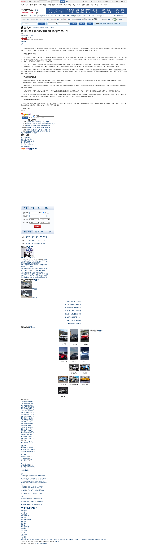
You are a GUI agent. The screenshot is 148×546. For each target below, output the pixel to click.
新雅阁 (40, 71)
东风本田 (23, 490)
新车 (50, 10)
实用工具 (25, 508)
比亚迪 (39, 270)
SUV (99, 19)
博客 (105, 5)
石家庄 (35, 16)
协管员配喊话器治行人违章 (73, 307)
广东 (22, 458)
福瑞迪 (23, 447)
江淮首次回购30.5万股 (27, 403)
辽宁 (22, 460)
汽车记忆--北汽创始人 (27, 434)
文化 (96, 5)
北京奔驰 (23, 493)
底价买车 (23, 538)
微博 (122, 10)
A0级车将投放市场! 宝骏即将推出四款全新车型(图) (40, 123)
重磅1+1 (23, 266)
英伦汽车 (26, 501)
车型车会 (23, 446)
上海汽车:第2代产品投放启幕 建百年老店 (38, 122)
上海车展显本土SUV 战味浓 (73, 320)
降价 (55, 12)
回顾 (112, 1)
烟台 (56, 16)
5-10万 (36, 237)
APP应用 (98, 1)
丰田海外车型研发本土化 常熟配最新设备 (38, 127)
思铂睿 (95, 70)
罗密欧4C (85, 344)
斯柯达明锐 (74, 373)
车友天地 (32, 467)
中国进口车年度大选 (27, 418)
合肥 (102, 16)
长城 (22, 504)
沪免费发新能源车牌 (27, 423)
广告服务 (50, 539)
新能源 (120, 19)
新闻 (26, 5)
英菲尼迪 (37, 476)
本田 (36, 48)
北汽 (33, 270)
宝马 (32, 447)
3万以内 (28, 237)
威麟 (40, 498)
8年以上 (43, 243)
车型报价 (23, 523)
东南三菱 (23, 487)
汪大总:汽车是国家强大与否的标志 (37, 261)
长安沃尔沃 (36, 482)
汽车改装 (23, 536)
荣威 (25, 504)
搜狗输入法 (30, 539)
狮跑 (26, 447)
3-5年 (35, 243)
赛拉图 (33, 451)
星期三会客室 (25, 265)
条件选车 (23, 521)
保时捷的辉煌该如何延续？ (35, 272)
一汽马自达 (30, 490)
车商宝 (85, 1)
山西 (31, 456)
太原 (43, 16)
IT (57, 5)
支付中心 (37, 539)
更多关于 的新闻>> (30, 133)
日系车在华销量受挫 (27, 427)
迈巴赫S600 (74, 344)
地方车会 (23, 454)
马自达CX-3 (63, 361)
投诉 (109, 12)
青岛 (51, 16)
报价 (77, 10)
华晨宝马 (29, 487)
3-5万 (32, 237)
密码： (49, 1)
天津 (30, 16)
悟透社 (27, 277)
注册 (67, 1)
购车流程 (23, 532)
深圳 (31, 460)
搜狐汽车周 (103, 23)
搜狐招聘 (43, 539)
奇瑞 (22, 498)
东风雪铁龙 (43, 482)
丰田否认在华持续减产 (27, 405)
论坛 (117, 10)
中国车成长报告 (30, 266)
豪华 (79, 19)
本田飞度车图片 (25, 146)
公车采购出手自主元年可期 (73, 323)
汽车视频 (37, 277)
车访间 (23, 276)
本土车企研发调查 (26, 270)
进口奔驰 (23, 476)
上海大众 (29, 493)
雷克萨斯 (42, 476)
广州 (28, 460)
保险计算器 (24, 530)
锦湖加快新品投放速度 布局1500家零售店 (38, 131)
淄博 (68, 16)
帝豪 (22, 501)
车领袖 (23, 263)
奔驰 (29, 451)
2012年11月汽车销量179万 (33, 274)
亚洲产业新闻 (50, 27)
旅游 (92, 5)
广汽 (40, 504)
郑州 (80, 16)
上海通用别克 (42, 479)
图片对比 (29, 519)
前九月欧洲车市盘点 (27, 422)
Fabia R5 (85, 361)
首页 (22, 5)
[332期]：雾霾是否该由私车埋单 (38, 265)
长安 (35, 270)
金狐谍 (32, 277)
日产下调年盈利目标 (27, 410)
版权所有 (57, 541)
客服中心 (56, 539)
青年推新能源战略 (26, 425)
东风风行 (40, 501)
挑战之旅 (27, 465)
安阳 (28, 456)
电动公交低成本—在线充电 (73, 311)
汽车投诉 (23, 512)
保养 (104, 12)
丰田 (27, 48)
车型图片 (23, 525)
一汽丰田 (40, 493)
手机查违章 (24, 510)
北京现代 (41, 490)
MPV (89, 19)
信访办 (23, 277)
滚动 (117, 1)
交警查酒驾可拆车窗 (27, 429)
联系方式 (62, 539)
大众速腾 (63, 384)
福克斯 (30, 449)
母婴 (78, 5)
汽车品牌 (25, 470)
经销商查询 (24, 534)
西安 (84, 16)
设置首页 (23, 539)
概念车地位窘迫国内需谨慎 (73, 314)
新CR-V (121, 70)
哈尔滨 (94, 16)
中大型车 (86, 91)
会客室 (27, 276)
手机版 (91, 1)
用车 (104, 10)
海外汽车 (42, 27)
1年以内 (28, 243)
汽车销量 (23, 274)
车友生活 (23, 463)
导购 (55, 10)
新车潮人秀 (24, 268)
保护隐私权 (69, 539)
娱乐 (44, 5)
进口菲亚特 (30, 482)
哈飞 (36, 501)
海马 (35, 498)
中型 (58, 19)
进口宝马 (23, 482)
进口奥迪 (29, 476)
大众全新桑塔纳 (74, 384)
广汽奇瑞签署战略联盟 (27, 401)
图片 (82, 10)
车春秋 (32, 276)
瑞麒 (38, 498)
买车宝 (88, 12)
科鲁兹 (26, 449)
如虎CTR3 (85, 384)
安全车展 (117, 23)
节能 (35, 82)
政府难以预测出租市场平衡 (73, 301)
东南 (38, 504)
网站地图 (105, 1)
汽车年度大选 (111, 23)
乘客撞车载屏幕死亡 (27, 436)
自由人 (27, 467)
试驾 (60, 10)
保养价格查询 (25, 516)
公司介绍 (84, 539)
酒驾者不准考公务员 (27, 431)
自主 (22, 496)
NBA (40, 5)
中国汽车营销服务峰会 (27, 433)
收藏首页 (123, 1)
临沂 (60, 16)
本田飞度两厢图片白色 (27, 141)
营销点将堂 (43, 277)
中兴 (31, 504)
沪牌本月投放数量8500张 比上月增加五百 (38, 129)
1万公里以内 (29, 240)
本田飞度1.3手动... (26, 143)
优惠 (77, 12)
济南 (47, 16)
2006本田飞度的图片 (27, 144)
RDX (72, 103)
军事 (31, 5)
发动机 (34, 77)
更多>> (50, 232)
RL (28, 105)
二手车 (94, 12)
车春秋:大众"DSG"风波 (28, 257)
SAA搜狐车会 (27, 442)
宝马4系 (63, 396)
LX (32, 87)
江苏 (28, 458)
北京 (106, 103)
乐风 (33, 449)
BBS (100, 5)
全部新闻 (97, 539)
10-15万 (40, 237)
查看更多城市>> (118, 16)
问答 (109, 10)
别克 (22, 449)
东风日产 (40, 487)
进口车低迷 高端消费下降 (72, 317)
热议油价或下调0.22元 (27, 438)
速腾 (22, 451)
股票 (53, 5)
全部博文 (103, 539)
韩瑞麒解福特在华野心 (27, 416)
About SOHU (77, 539)
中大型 (69, 19)
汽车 (61, 5)
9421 (32, 465)
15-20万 (45, 237)
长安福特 (34, 487)
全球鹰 (31, 498)
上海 (25, 460)
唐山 (39, 16)
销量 (60, 12)
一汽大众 (34, 493)
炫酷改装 (34, 297)
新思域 (116, 70)
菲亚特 (26, 451)
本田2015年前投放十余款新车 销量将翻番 (38, 125)
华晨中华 (32, 501)
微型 (27, 19)
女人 (74, 5)
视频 (49, 5)
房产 (65, 5)
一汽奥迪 (35, 490)
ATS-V (74, 361)
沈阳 (72, 16)
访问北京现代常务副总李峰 (33, 263)
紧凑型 (47, 19)
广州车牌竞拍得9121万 (27, 409)
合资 (22, 485)
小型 (37, 19)
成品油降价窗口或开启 (27, 407)
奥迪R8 (85, 373)
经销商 (88, 10)
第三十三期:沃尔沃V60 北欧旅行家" (38, 268)
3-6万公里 (42, 240)
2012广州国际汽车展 (27, 420)
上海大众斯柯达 (33, 479)
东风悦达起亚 (25, 479)
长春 (89, 16)
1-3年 (32, 243)
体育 (35, 5)
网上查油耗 (24, 514)
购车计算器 (24, 528)
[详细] (45, 259)
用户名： (36, 1)
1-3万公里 (36, 240)
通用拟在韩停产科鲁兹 (27, 412)
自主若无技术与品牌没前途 (73, 304)
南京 (98, 16)
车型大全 (70, 10)
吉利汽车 (44, 270)
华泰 (28, 498)
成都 (25, 458)
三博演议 (37, 276)
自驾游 (23, 465)
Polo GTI (63, 344)
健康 (87, 5)
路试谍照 (34, 289)
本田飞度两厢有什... (26, 137)
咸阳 (22, 456)
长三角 (23, 467)
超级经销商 (24, 272)
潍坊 (64, 16)
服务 (117, 12)
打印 (22, 43)
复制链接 (23, 41)
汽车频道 (35, 27)
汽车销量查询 (25, 527)
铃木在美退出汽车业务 (27, 414)
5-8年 (38, 243)
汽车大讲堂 (24, 261)
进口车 (94, 10)
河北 (31, 458)
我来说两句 (27, 35)
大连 (76, 16)
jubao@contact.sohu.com (41, 543)
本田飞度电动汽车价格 (27, 139)
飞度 (68, 59)
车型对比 (70, 12)
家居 (69, 5)
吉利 (25, 498)
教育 (83, 5)
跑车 (109, 19)
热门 (22, 474)
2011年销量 (45, 274)
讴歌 (119, 85)
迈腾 (29, 447)
